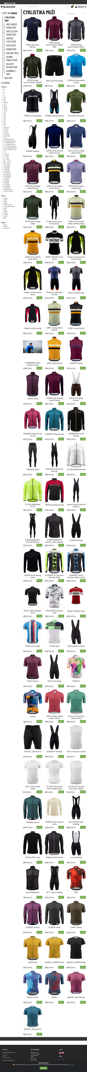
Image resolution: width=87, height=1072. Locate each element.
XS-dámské (7, 166)
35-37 (5, 106)
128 (5, 116)
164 (5, 126)
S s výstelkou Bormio (9, 142)
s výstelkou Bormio (9, 139)
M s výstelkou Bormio (9, 141)
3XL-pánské (7, 188)
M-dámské (7, 169)
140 (5, 119)
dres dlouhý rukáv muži (12, 33)
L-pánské (6, 183)
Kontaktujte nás (9, 3)
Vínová (5, 199)
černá (5, 216)
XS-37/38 (6, 127)
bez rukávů (7, 228)
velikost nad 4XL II (9, 191)
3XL (5, 99)
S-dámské (6, 168)
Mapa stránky (34, 1060)
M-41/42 (6, 131)
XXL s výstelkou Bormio (10, 147)
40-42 (5, 109)
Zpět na (10, 13)
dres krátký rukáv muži (11, 26)
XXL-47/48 (7, 136)
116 (4, 112)
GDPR (32, 1057)
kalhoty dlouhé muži (11, 65)
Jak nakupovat (34, 1055)
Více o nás (33, 1058)
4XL (5, 101)
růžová (5, 211)
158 (5, 124)
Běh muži (8, 78)
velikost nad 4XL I (9, 189)
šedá (5, 201)
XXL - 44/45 (7, 161)
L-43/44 (6, 132)
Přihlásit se (82, 7)
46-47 (5, 137)
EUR (63, 1059)
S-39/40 (6, 129)
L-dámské (6, 171)
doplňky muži (12, 53)
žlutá (5, 209)
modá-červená (8, 204)
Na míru (6, 102)
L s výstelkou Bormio (9, 144)
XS (4, 89)
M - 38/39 (6, 156)
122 (5, 114)
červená (6, 214)
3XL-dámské (7, 176)
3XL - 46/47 (7, 162)
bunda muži (11, 49)
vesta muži (11, 45)
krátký (5, 226)
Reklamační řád (34, 1052)
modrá (5, 213)
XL (4, 96)
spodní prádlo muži (11, 58)
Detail (39, 50)
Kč (59, 1059)
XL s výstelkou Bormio (10, 146)
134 (5, 117)
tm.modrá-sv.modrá (9, 206)
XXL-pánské (7, 186)
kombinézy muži (11, 72)
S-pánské (6, 179)
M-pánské (6, 181)
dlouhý (5, 225)
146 (5, 121)
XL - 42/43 (7, 159)
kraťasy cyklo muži (11, 40)
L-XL (5, 152)
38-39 (5, 107)
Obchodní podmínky (36, 1054)
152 (5, 122)
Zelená (5, 198)
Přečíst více (71, 1064)
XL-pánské (7, 184)
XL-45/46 (6, 134)
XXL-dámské (7, 174)
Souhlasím (43, 1068)
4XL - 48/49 (7, 164)
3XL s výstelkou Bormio (10, 149)
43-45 (5, 111)
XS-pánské (7, 178)
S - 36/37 (6, 154)
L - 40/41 (6, 157)
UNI (5, 104)
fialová (5, 203)
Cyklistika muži (10, 19)
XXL (5, 97)
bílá (5, 218)
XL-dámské (7, 173)
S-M (5, 151)
